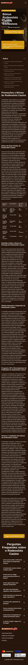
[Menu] (25, 3)
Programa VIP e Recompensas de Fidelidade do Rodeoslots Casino (13, 78)
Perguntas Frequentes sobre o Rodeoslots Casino (12, 86)
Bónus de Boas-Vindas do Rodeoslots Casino (14, 66)
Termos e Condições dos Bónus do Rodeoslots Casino (13, 82)
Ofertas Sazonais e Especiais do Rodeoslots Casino (12, 74)
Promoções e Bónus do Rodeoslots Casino (13, 62)
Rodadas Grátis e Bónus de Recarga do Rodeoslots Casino (14, 70)
